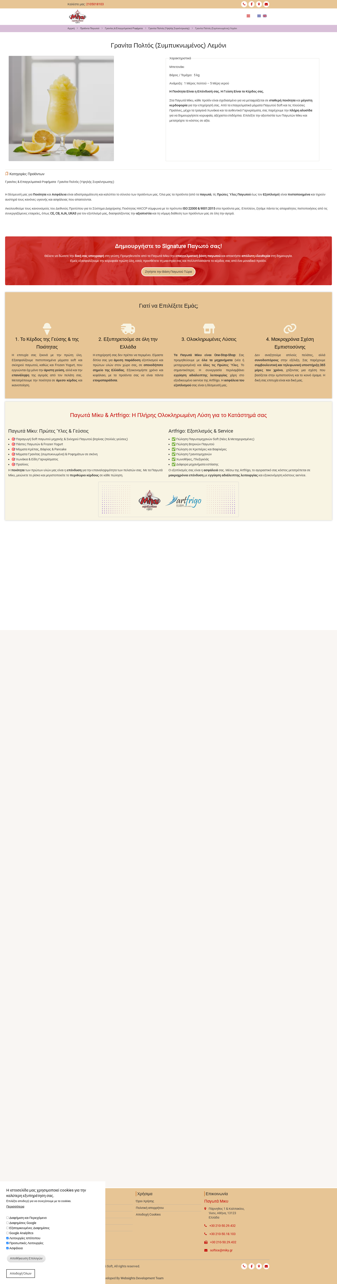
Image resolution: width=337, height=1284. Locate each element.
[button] (61, 108)
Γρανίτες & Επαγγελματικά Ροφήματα (124, 28)
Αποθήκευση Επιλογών (26, 1258)
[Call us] (244, 4)
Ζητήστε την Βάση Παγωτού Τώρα (168, 271)
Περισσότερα (15, 1206)
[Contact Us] (266, 4)
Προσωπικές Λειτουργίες (26, 1243)
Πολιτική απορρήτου (150, 1208)
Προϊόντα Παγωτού (89, 28)
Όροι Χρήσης (145, 1201)
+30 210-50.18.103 (222, 1234)
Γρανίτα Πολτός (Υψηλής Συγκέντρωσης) (169, 28)
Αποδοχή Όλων (20, 1273)
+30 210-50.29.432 (222, 1225)
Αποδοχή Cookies (148, 1214)
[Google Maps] (259, 4)
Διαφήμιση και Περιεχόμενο (28, 1218)
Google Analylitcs (21, 1233)
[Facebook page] (251, 4)
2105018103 (95, 4)
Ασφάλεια (16, 1248)
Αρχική (71, 28)
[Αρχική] (77, 17)
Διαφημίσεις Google (22, 1223)
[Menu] (248, 15)
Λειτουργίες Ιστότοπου (24, 1238)
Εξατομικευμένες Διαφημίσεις (29, 1228)
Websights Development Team (142, 1278)
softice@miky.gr (221, 1250)
